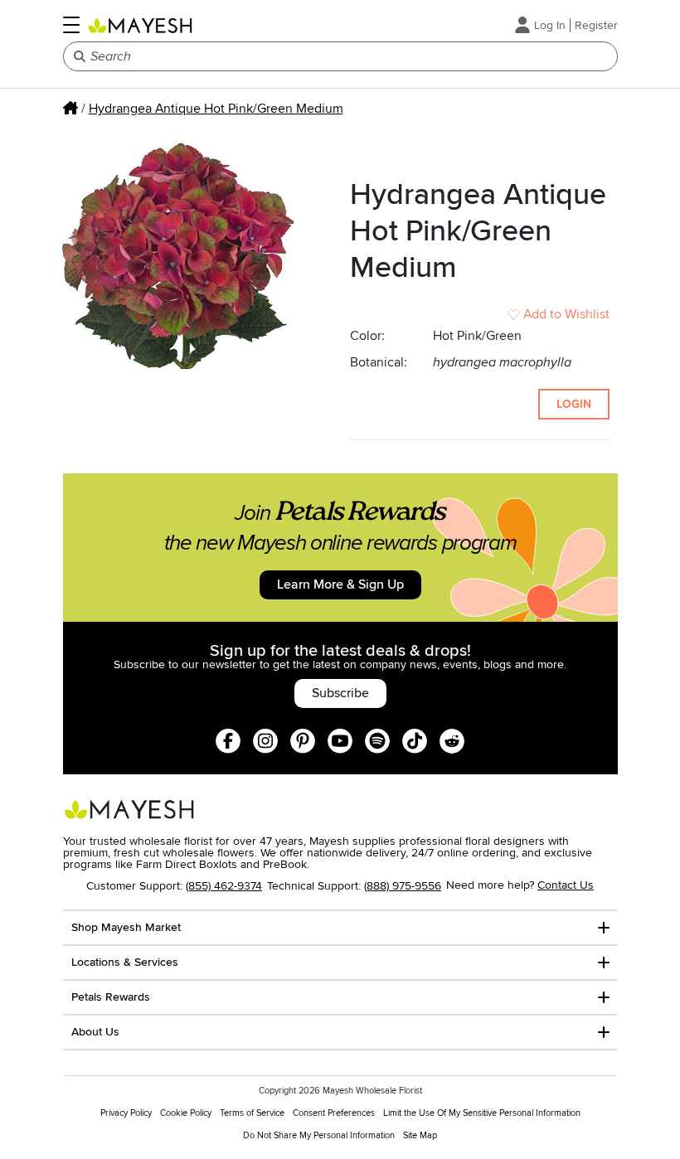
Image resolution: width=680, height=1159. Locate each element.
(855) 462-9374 (224, 886)
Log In (550, 25)
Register (596, 25)
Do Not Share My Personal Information (319, 1135)
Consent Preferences (334, 1113)
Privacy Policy (126, 1113)
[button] (71, 25)
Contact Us (565, 885)
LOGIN (573, 404)
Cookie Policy (185, 1113)
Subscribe (340, 693)
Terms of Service (252, 1113)
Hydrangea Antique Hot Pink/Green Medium (216, 108)
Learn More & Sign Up (340, 584)
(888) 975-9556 (402, 886)
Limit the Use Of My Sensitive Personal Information (481, 1113)
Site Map (420, 1135)
